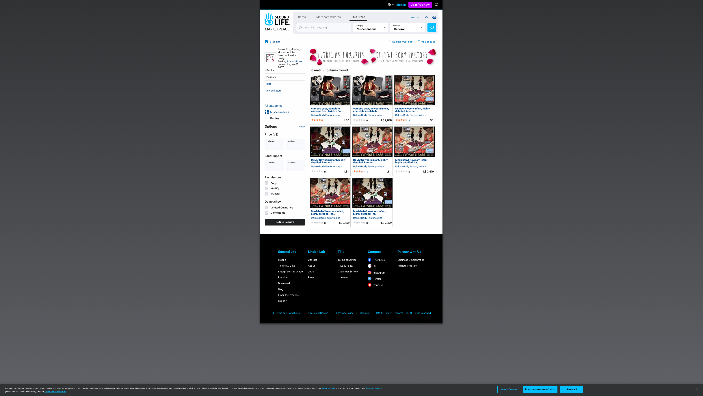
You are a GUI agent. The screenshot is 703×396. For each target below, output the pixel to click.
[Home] (266, 41)
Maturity (396, 26)
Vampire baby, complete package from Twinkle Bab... (327, 109)
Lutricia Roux (294, 61)
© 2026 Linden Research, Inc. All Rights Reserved (403, 312)
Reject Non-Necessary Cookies (540, 389)
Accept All (572, 389)
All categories (273, 105)
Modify (275, 188)
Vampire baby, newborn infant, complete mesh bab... (371, 109)
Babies (276, 41)
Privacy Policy (345, 265)
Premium (283, 277)
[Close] (697, 390)
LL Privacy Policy (344, 312)
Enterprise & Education (291, 271)
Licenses (343, 277)
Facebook (379, 259)
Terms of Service (347, 259)
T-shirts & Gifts (286, 265)
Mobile (282, 259)
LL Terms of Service (317, 312)
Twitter (377, 278)
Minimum (272, 141)
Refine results (285, 222)
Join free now (420, 4)
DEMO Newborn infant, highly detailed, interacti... (412, 109)
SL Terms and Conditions (286, 312)
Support (282, 300)
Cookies (364, 312)
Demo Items (278, 212)
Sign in (401, 4)
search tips (415, 17)
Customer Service (348, 271)
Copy (274, 183)
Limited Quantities (282, 207)
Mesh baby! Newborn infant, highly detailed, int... (411, 161)
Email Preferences (288, 295)
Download (284, 283)
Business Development (411, 259)
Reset (302, 126)
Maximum (292, 141)
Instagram (379, 272)
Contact (312, 259)
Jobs (311, 271)
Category (359, 26)
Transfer (275, 193)
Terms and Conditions (55, 391)
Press (311, 277)
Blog (268, 83)
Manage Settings (509, 389)
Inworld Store (273, 90)
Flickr (376, 266)
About (311, 265)
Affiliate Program (407, 265)
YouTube (378, 285)
